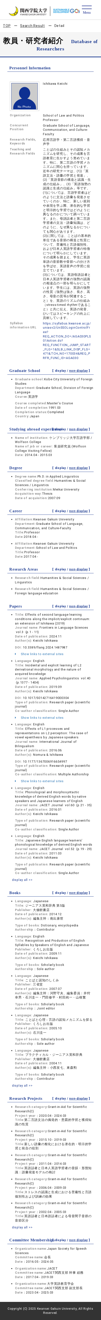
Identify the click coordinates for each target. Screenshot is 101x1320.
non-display (78, 370)
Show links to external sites (42, 654)
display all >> (22, 880)
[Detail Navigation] (87, 10)
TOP (7, 26)
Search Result (32, 26)
